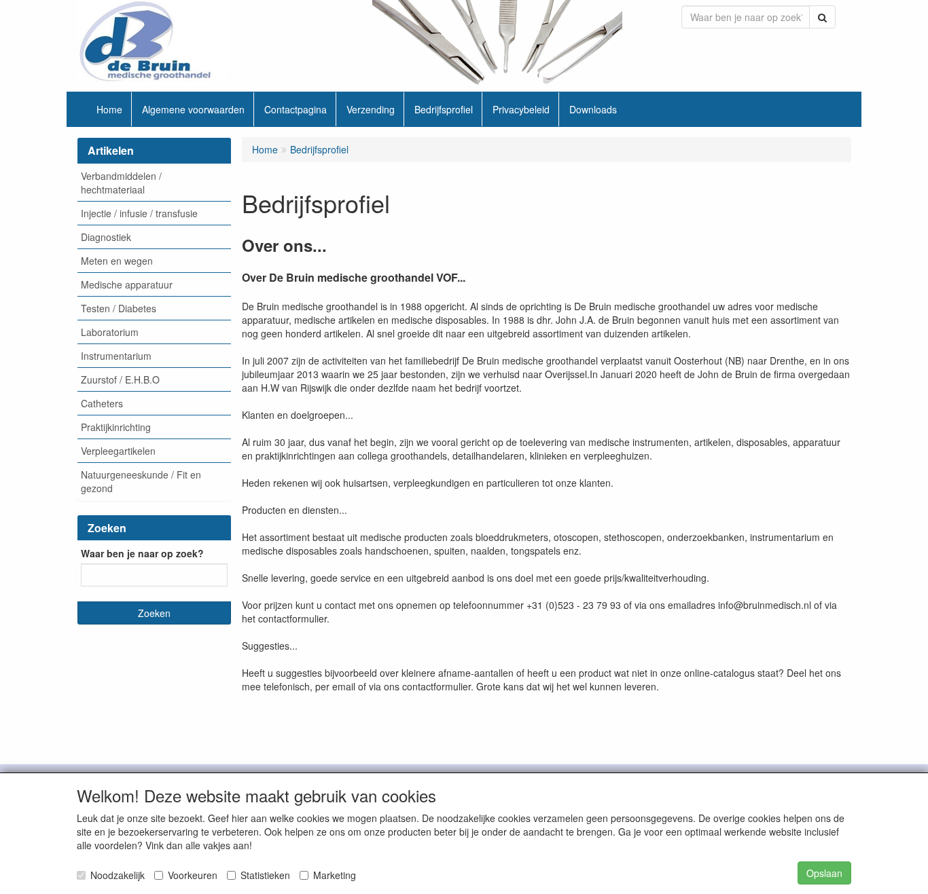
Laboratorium (110, 332)
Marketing (334, 875)
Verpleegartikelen (118, 451)
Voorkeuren (192, 875)
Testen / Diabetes (118, 308)
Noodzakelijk (117, 875)
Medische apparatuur (127, 284)
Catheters (102, 403)
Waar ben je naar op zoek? (142, 553)
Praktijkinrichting (116, 427)
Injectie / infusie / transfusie (139, 213)
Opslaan (824, 873)
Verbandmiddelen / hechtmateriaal (121, 182)
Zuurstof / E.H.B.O (120, 379)
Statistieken (265, 875)
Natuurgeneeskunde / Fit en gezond (141, 481)
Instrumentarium (116, 355)
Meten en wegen (117, 260)
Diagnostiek (106, 237)
